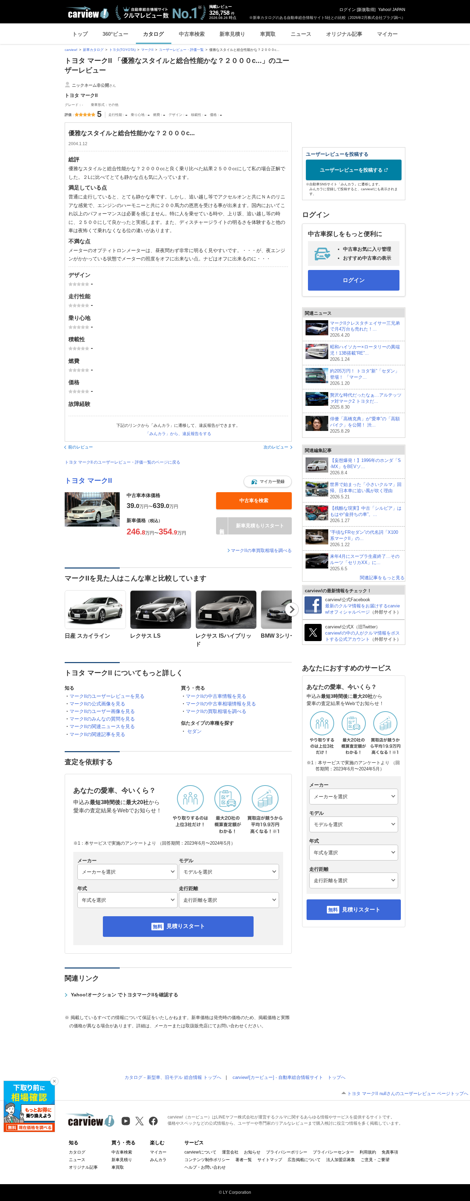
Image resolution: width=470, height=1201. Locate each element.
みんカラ (158, 1159)
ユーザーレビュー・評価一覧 (181, 50)
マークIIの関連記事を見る (97, 734)
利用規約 (368, 1152)
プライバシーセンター (333, 1152)
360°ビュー (115, 34)
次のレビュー (276, 447)
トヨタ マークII (88, 480)
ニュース (301, 34)
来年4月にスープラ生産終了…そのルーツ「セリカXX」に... (364, 562)
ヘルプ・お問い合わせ (205, 1167)
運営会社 (230, 1152)
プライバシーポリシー (286, 1152)
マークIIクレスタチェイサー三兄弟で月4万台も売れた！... (365, 329)
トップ (80, 34)
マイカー (387, 34)
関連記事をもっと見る (382, 577)
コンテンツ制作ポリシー (207, 1159)
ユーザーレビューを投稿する (351, 170)
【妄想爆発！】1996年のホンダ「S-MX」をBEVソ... (365, 466)
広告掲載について (304, 1159)
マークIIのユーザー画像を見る (102, 711)
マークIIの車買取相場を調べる (261, 550)
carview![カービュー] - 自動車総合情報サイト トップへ (289, 1077)
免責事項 (390, 1152)
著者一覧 (243, 1159)
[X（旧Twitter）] (139, 1121)
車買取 (268, 34)
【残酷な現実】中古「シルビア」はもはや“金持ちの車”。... (366, 514)
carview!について (200, 1152)
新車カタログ (93, 50)
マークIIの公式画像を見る (97, 703)
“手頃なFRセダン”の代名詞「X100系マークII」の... (364, 538)
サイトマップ (269, 1159)
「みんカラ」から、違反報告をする (178, 433)
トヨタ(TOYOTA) (122, 50)
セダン (194, 731)
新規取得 (366, 9)
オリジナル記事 (344, 34)
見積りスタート (186, 926)
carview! (71, 50)
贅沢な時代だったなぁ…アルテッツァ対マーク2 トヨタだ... (366, 401)
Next (292, 609)
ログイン (347, 9)
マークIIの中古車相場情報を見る (221, 703)
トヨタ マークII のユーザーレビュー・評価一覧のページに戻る (122, 462)
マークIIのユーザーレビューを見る (107, 696)
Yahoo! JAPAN (391, 9)
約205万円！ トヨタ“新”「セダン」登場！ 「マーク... (364, 377)
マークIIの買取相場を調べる (216, 711)
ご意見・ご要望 (375, 1159)
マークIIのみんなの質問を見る (102, 719)
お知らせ (252, 1152)
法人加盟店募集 (340, 1159)
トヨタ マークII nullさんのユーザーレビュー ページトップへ (407, 1093)
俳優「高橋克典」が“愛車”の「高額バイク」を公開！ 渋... (365, 425)
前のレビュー (80, 447)
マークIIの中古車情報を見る (216, 696)
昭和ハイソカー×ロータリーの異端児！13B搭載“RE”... (365, 353)
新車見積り (232, 34)
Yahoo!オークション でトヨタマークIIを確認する (124, 994)
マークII (147, 50)
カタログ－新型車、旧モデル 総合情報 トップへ (173, 1077)
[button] (268, 481)
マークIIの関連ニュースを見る (102, 726)
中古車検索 (192, 34)
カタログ (153, 34)
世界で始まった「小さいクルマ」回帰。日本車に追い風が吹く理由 (366, 490)
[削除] (54, 1081)
